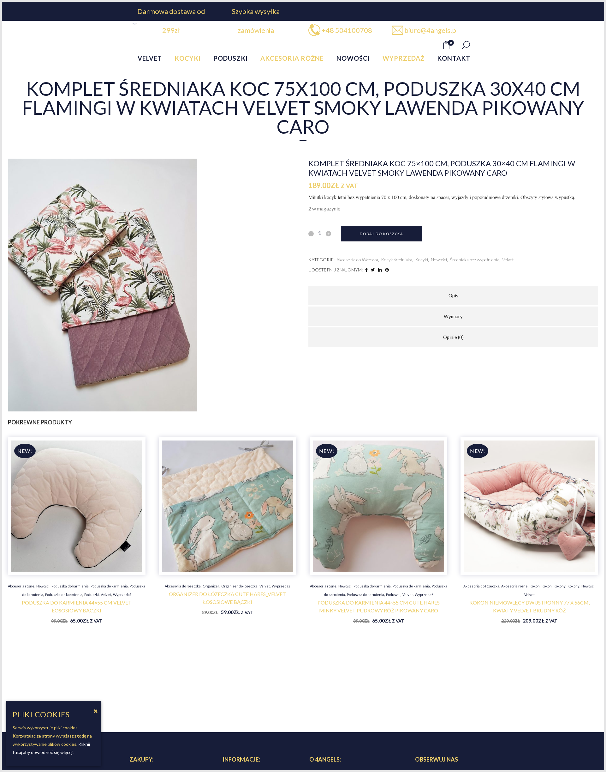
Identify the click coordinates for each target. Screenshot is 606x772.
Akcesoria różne (21, 586)
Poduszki (91, 595)
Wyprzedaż (122, 595)
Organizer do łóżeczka (239, 586)
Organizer (211, 586)
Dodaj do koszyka (381, 234)
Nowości (439, 259)
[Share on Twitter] (373, 269)
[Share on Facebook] (366, 269)
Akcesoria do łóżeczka (357, 259)
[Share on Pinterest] (387, 269)
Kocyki (421, 259)
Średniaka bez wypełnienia (474, 259)
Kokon (535, 586)
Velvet (508, 259)
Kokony (560, 586)
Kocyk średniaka (396, 259)
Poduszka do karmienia (70, 586)
